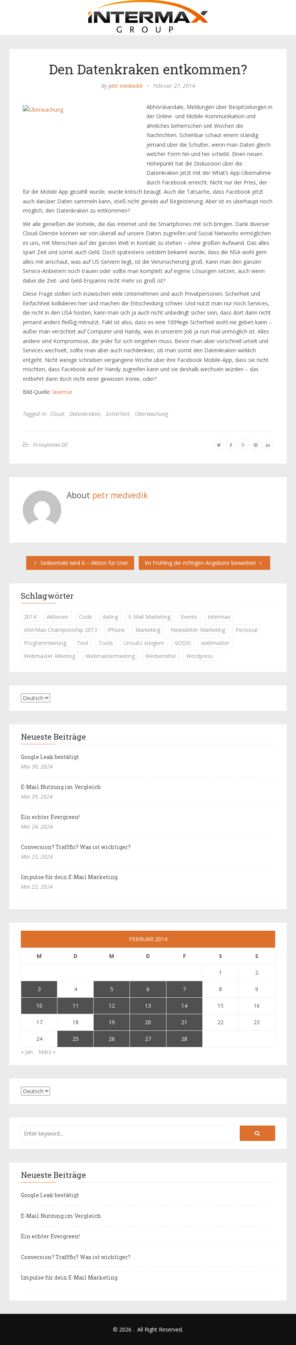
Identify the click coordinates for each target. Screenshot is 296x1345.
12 (112, 1005)
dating (110, 616)
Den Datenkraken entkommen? (148, 69)
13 (148, 1005)
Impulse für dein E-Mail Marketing (69, 877)
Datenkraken (84, 413)
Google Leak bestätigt (50, 756)
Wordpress (199, 656)
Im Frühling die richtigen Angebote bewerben (201, 562)
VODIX (183, 643)
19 (112, 1022)
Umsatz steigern (143, 643)
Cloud (57, 413)
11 (75, 1005)
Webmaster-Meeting (49, 656)
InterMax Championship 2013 (60, 629)
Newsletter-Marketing (198, 629)
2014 (30, 616)
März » (47, 1051)
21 (184, 1022)
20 (148, 1022)
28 (184, 1038)
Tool (82, 643)
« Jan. (27, 1051)
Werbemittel (160, 656)
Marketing (147, 629)
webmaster (215, 643)
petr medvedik (125, 85)
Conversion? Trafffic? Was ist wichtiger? (76, 847)
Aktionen (58, 616)
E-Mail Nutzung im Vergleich (61, 787)
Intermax (219, 616)
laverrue (62, 391)
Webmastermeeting (110, 656)
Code (85, 616)
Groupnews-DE (50, 444)
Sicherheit (118, 413)
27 (148, 1038)
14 (184, 1005)
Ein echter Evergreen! (50, 817)
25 (75, 1038)
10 (39, 1005)
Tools (106, 643)
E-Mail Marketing (149, 616)
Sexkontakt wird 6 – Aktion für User (83, 562)
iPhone (116, 629)
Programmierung (45, 643)
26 (112, 1038)
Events (189, 616)
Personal (246, 629)
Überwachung (151, 413)
